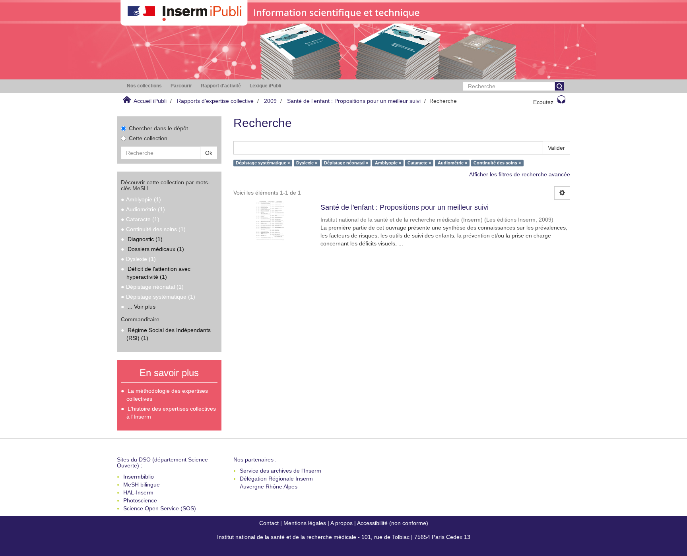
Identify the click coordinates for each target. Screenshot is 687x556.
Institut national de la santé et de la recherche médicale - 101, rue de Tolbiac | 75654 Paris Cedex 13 (343, 537)
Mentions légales (304, 523)
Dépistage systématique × (263, 162)
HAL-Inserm (138, 492)
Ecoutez (543, 102)
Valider (556, 148)
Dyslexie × (306, 162)
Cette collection (148, 138)
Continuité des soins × (497, 162)
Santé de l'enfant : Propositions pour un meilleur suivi (354, 101)
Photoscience (140, 500)
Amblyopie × (388, 162)
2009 (270, 101)
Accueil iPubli (150, 101)
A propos (341, 523)
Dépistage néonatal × (346, 162)
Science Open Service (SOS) (159, 508)
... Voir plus (141, 306)
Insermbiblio (138, 476)
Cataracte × (419, 162)
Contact (269, 523)
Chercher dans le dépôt (158, 128)
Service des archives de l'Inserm (280, 470)
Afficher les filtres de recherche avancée (519, 174)
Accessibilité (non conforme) (392, 523)
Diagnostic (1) (145, 239)
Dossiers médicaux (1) (156, 249)
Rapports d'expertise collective (215, 101)
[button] (144, 86)
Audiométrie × (452, 162)
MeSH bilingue (141, 484)
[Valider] (559, 86)
